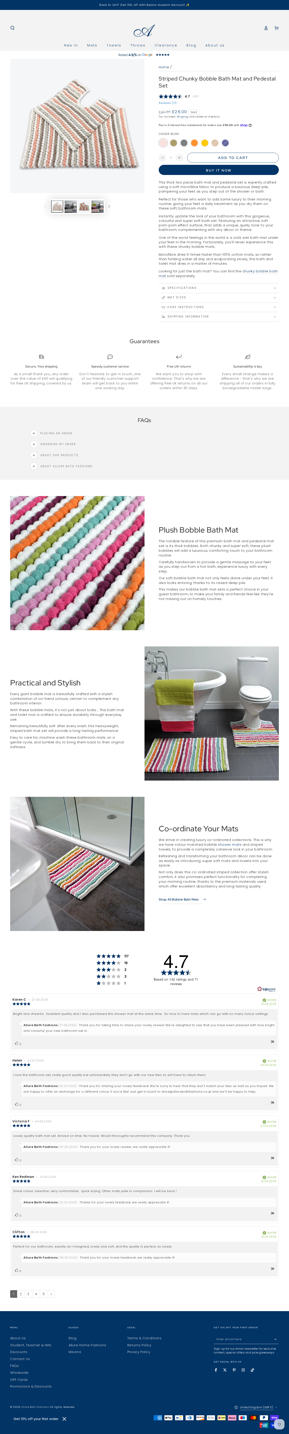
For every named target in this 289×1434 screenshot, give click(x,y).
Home (164, 67)
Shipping (183, 116)
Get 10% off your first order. (36, 1418)
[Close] (64, 1419)
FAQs (14, 1365)
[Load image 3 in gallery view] (84, 206)
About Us (18, 1338)
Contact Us (20, 1359)
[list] (144, 372)
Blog (72, 1338)
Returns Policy (139, 1345)
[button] (12, 27)
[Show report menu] (272, 1043)
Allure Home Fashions (87, 1345)
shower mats (229, 844)
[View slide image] (144, 55)
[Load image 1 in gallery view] (57, 206)
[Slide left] (45, 206)
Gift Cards (19, 1379)
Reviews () (168, 103)
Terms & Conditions (144, 1338)
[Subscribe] (276, 1339)
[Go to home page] (144, 28)
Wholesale (19, 1372)
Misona (75, 1352)
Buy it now (219, 170)
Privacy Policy (138, 1352)
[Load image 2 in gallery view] (71, 206)
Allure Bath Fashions (35, 1407)
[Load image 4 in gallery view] (97, 206)
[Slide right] (109, 206)
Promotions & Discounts (31, 1386)
